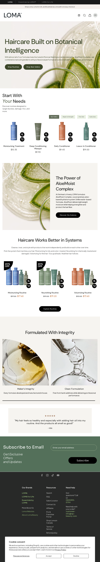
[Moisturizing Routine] (17, 274)
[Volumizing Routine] (83, 274)
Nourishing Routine (50, 292)
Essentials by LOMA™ (27, 2)
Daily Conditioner (62, 146)
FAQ (48, 497)
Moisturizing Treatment (13, 146)
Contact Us (50, 504)
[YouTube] (58, 475)
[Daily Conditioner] (62, 131)
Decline (76, 556)
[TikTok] (52, 475)
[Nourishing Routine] (50, 274)
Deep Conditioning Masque (38, 147)
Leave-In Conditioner (86, 146)
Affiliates (49, 508)
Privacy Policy (60, 550)
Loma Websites (28, 511)
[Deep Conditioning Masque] (38, 131)
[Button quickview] (22, 134)
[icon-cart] (89, 15)
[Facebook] (42, 475)
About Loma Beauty (30, 515)
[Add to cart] (22, 139)
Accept (49, 556)
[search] (84, 15)
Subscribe (83, 460)
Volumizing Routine (82, 292)
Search (49, 493)
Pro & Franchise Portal (50, 514)
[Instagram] (47, 475)
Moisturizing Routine (17, 292)
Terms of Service (50, 527)
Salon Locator (52, 500)
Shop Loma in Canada (51, 521)
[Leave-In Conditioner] (86, 131)
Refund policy (51, 533)
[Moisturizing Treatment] (13, 131)
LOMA (10, 2)
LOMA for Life (47, 2)
